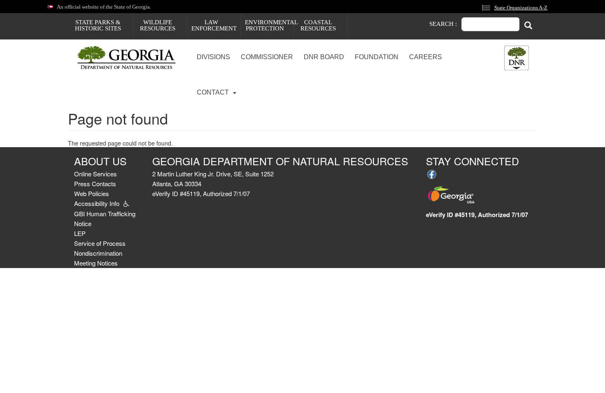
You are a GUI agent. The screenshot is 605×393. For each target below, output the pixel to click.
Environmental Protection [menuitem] (269, 25)
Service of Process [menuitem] (100, 243)
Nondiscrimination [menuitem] (98, 253)
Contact (213, 92)
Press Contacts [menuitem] (95, 183)
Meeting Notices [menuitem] (96, 263)
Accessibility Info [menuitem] (96, 203)
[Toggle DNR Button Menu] (516, 58)
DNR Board (324, 56)
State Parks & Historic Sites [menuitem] (98, 25)
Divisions (213, 56)
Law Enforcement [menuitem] (214, 25)
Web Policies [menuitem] (91, 193)
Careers (425, 56)
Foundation (376, 56)
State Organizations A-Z (520, 8)
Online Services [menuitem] (95, 173)
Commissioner (267, 56)
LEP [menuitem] (80, 233)
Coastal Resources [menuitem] (318, 25)
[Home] (130, 58)
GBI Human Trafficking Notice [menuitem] (104, 218)
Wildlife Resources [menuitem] (157, 25)
